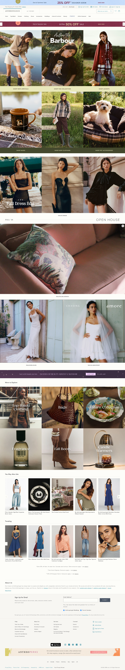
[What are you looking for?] (111, 11)
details (24, 7)
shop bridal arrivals (31, 365)
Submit (105, 600)
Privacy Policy (85, 614)
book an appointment (94, 365)
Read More (8, 590)
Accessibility (34, 667)
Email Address (67, 597)
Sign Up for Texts (99, 628)
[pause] (123, 226)
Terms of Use (16, 667)
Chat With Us (98, 631)
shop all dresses (62, 215)
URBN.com (41, 667)
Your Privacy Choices (59, 667)
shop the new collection (62, 296)
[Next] (123, 24)
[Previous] (1, 24)
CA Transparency (25, 667)
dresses (46, 588)
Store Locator (98, 622)
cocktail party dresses (86, 588)
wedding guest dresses (99, 588)
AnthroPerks (98, 625)
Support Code (49, 667)
